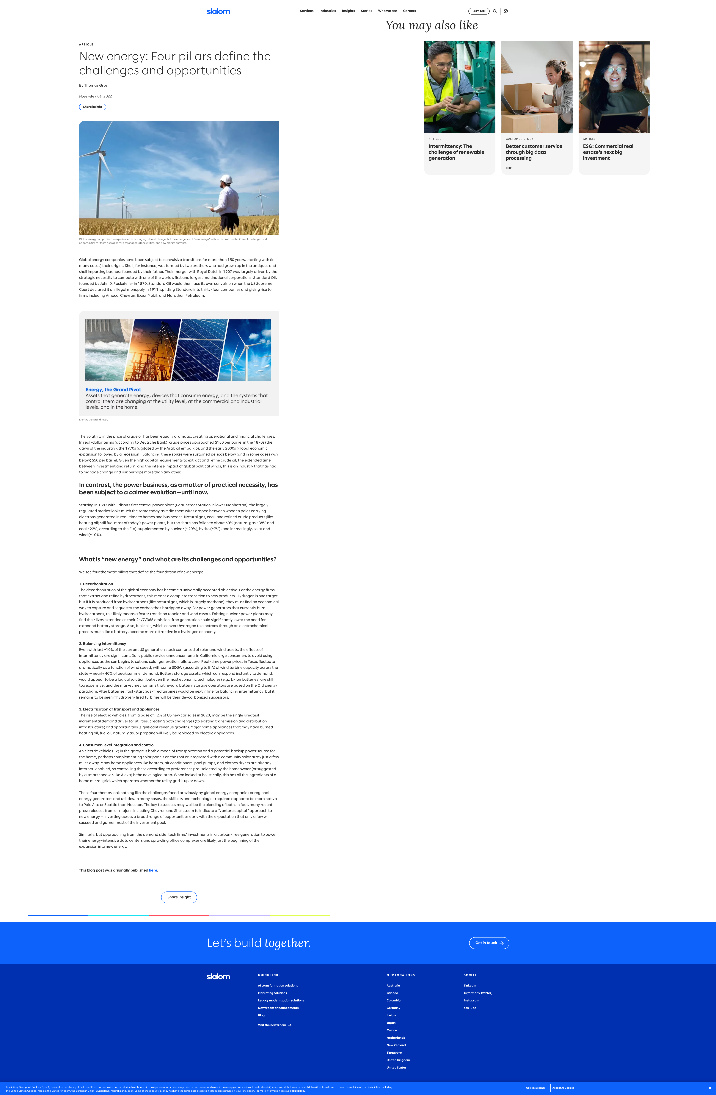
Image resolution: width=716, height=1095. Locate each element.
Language (505, 11)
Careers (409, 11)
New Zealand (396, 1045)
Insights (348, 11)
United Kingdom (398, 1060)
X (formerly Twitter (477, 993)
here (153, 870)
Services (307, 11)
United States (396, 1067)
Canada (392, 993)
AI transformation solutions (278, 985)
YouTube (470, 1008)
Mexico (392, 1030)
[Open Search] (495, 11)
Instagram (471, 1000)
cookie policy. (297, 1091)
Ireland (392, 1015)
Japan (391, 1023)
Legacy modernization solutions (281, 1000)
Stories (366, 11)
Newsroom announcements (278, 1008)
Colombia (394, 1000)
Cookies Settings (535, 1088)
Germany (393, 1008)
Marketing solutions (272, 993)
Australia (393, 985)
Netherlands (396, 1037)
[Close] (710, 1088)
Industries (328, 11)
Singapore (394, 1052)
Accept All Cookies (563, 1088)
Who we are (387, 11)
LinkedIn (470, 985)
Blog (261, 1015)
